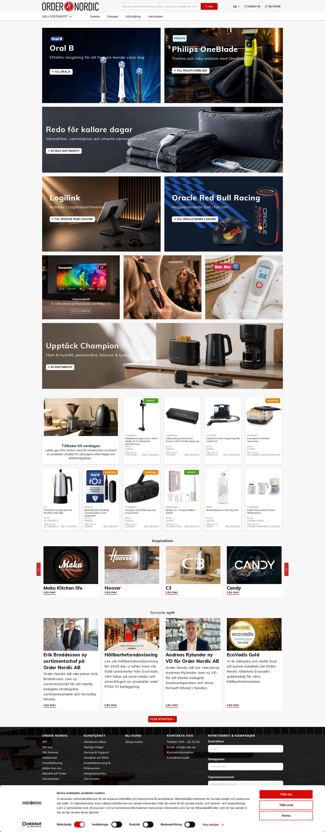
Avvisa (286, 815)
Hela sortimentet (55, 16)
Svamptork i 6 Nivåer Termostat (258, 440)
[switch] (116, 824)
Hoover (211, 435)
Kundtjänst (95, 735)
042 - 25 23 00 (189, 742)
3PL (45, 742)
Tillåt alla (286, 794)
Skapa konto (134, 742)
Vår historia (50, 752)
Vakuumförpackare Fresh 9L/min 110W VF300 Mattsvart (182, 440)
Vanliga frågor (94, 747)
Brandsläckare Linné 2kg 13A (222, 510)
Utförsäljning (133, 16)
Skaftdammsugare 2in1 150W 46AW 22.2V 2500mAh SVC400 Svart (141, 441)
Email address (217, 741)
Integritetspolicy (95, 773)
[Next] (286, 569)
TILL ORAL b (63, 71)
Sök (210, 6)
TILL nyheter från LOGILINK (74, 219)
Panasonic (172, 507)
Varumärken (155, 16)
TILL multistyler (162, 311)
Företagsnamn (217, 759)
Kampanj (112, 16)
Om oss (47, 747)
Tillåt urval (286, 805)
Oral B (88, 507)
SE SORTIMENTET (62, 367)
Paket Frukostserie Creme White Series (261, 511)
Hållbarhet (49, 757)
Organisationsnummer (222, 777)
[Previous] (38, 569)
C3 (45, 507)
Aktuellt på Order (54, 773)
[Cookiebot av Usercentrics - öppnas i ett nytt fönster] (31, 824)
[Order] (70, 6)
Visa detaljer (210, 824)
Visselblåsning (52, 763)
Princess (252, 435)
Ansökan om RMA (96, 757)
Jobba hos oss (52, 768)
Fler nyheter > (162, 719)
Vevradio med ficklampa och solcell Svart (140, 511)
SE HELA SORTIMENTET (65, 150)
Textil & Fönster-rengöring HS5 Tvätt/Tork (223, 440)
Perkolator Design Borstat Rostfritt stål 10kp (58, 511)
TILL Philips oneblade (192, 70)
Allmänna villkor (95, 742)
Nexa (209, 507)
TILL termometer (244, 311)
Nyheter (95, 16)
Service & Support (96, 752)
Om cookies (92, 778)
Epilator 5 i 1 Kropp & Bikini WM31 (180, 511)
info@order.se (185, 747)
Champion (131, 435)
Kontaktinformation (180, 752)
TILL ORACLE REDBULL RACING (196, 219)
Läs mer (49, 592)
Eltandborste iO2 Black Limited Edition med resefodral (96, 513)
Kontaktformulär (178, 757)
